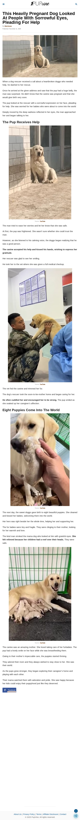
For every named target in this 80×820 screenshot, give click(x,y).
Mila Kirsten (8, 26)
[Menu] (3, 4)
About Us (17, 814)
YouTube (42, 221)
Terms (38, 814)
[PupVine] (39, 4)
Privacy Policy (29, 814)
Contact (63, 814)
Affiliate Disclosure (50, 814)
